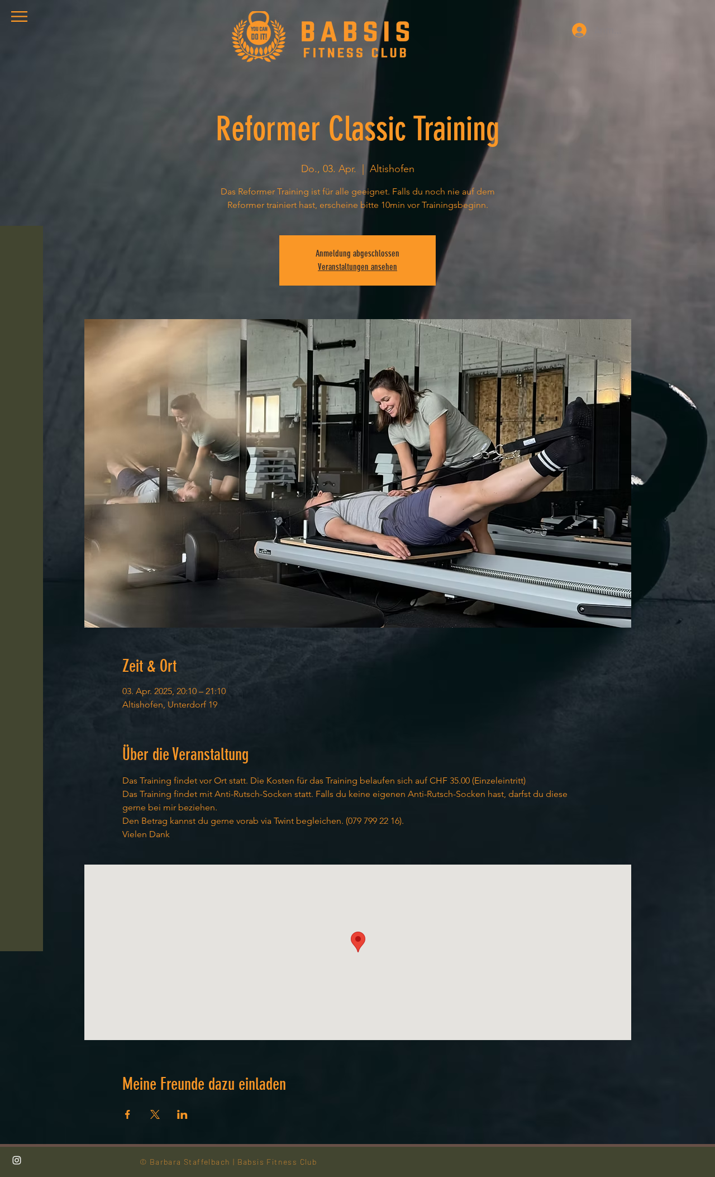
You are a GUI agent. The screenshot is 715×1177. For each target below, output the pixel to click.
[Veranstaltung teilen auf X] (155, 1114)
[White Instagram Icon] (16, 1160)
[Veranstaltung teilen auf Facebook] (127, 1114)
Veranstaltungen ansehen (357, 267)
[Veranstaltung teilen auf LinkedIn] (182, 1114)
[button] (19, 16)
